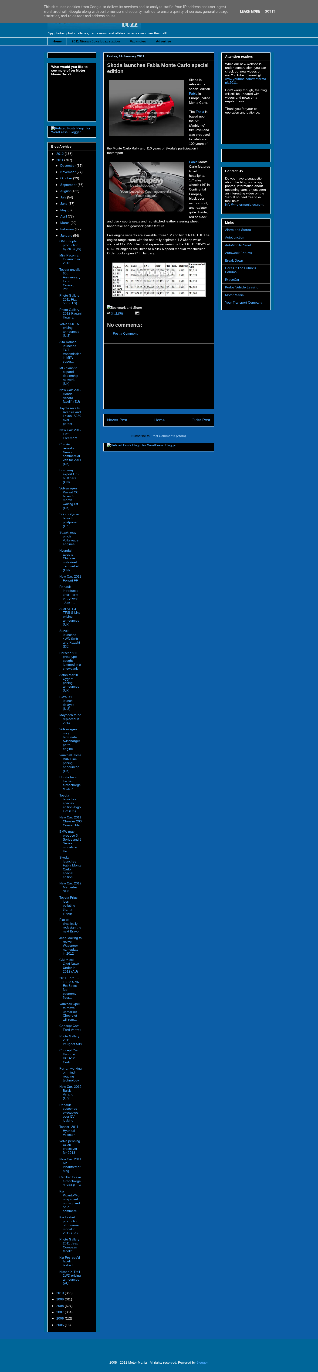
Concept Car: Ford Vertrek (70, 1028)
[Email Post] (136, 313)
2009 (60, 1299)
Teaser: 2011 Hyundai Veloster (68, 1130)
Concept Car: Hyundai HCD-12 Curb (69, 1056)
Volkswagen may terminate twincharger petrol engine (69, 739)
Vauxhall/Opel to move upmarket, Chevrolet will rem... (69, 1011)
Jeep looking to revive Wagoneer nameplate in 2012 (70, 945)
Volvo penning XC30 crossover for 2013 (69, 1146)
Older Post (201, 420)
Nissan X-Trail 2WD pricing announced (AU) (70, 1277)
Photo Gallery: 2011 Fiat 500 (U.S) (69, 299)
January (66, 235)
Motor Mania (234, 295)
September (69, 185)
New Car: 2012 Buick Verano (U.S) (70, 1092)
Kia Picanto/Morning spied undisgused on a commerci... (70, 1201)
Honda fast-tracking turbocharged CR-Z (70, 783)
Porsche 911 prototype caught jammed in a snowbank (70, 660)
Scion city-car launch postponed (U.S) (69, 520)
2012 (60, 154)
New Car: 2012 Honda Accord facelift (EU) (70, 395)
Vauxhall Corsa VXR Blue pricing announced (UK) (70, 763)
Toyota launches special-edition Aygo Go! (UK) (70, 803)
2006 (60, 1318)
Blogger (202, 1362)
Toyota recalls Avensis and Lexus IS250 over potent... (70, 416)
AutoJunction (234, 237)
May (64, 210)
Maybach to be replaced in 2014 (70, 719)
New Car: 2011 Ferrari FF (70, 578)
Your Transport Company (243, 302)
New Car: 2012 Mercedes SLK (70, 887)
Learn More (250, 11)
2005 (60, 1325)
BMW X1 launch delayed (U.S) (66, 702)
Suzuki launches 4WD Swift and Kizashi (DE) (69, 638)
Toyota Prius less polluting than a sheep (68, 905)
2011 (60, 160)
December (68, 165)
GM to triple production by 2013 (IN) (70, 245)
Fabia (193, 93)
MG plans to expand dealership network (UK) (68, 375)
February (67, 229)
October (66, 178)
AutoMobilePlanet (238, 245)
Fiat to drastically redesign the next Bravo (70, 925)
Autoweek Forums (238, 253)
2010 (60, 1293)
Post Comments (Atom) (169, 436)
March (65, 223)
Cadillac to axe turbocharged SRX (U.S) (70, 1181)
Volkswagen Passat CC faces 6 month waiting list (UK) (68, 498)
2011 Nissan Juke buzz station (96, 41)
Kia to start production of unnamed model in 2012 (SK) (70, 1225)
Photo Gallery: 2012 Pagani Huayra (70, 313)
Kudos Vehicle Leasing (241, 287)
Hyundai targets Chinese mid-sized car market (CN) (69, 560)
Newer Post (117, 420)
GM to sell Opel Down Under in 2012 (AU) (69, 965)
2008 (60, 1306)
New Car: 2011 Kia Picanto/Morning (70, 1165)
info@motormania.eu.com (244, 204)
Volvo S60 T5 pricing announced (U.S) (69, 329)
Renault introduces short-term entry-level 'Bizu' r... (68, 594)
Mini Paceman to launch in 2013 (69, 259)
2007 (60, 1312)
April (64, 216)
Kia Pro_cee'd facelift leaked (69, 1261)
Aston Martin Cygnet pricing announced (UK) (69, 682)
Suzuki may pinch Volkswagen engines (69, 538)
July (63, 197)
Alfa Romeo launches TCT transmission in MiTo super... (70, 351)
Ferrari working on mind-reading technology (70, 1074)
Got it (270, 11)
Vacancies (138, 41)
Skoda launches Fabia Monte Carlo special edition (70, 867)
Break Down (234, 260)
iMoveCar (232, 279)
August (65, 191)
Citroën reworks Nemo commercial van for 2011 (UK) (70, 454)
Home (57, 41)
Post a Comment (125, 333)
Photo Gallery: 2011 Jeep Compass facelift (69, 1245)
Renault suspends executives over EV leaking (68, 1112)
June (64, 203)
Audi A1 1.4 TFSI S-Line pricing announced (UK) (70, 616)
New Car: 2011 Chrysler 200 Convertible (70, 821)
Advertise (163, 41)
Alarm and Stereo (238, 230)
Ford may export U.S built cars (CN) (68, 476)
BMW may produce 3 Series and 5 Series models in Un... (70, 841)
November (68, 172)
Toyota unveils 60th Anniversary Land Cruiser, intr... (69, 279)
